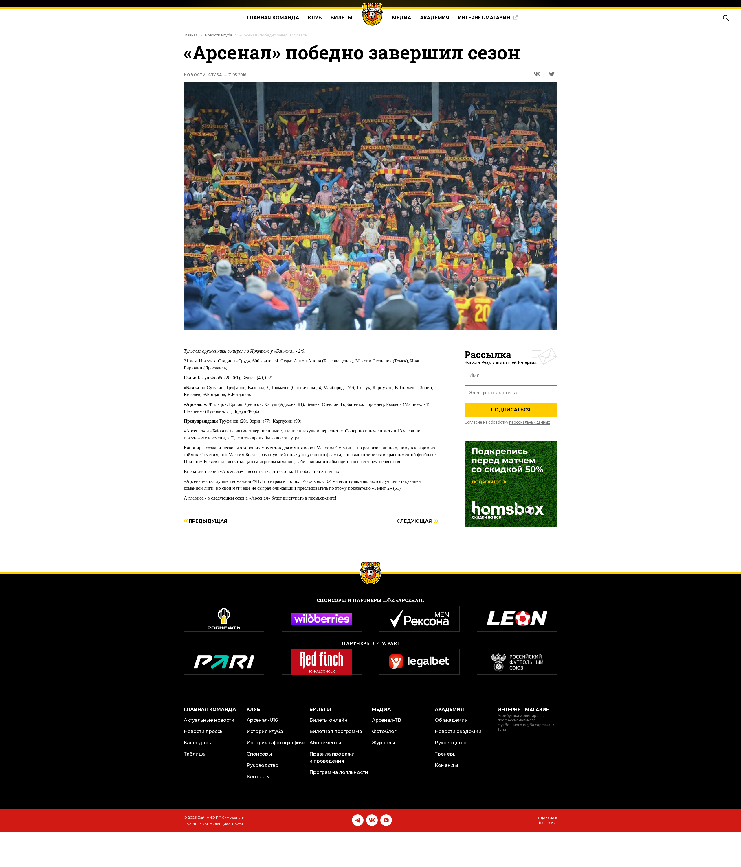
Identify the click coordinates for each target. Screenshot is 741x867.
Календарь (197, 742)
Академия (434, 18)
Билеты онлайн (328, 720)
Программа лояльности (338, 772)
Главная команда (273, 18)
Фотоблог (384, 731)
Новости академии (458, 731)
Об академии (451, 720)
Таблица (194, 754)
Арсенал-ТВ (386, 720)
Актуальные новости (209, 720)
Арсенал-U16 (262, 720)
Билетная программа (335, 731)
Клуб (315, 18)
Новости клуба (218, 35)
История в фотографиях (276, 742)
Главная (191, 35)
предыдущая (208, 521)
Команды (446, 765)
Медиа (401, 18)
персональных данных (529, 422)
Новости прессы (204, 731)
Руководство (262, 765)
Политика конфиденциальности (213, 824)
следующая (414, 521)
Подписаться (511, 410)
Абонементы (325, 742)
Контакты (258, 776)
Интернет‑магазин (484, 18)
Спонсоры (259, 754)
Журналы (383, 742)
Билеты (341, 18)
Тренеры (446, 754)
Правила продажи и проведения (332, 757)
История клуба (265, 731)
